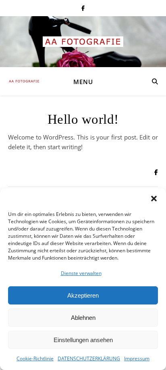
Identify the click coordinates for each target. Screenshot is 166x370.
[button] (154, 199)
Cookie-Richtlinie (35, 358)
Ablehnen (83, 317)
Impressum (136, 358)
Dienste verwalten (81, 273)
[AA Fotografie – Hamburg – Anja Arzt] (83, 41)
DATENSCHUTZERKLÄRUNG (89, 358)
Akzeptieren (83, 295)
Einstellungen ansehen (83, 339)
